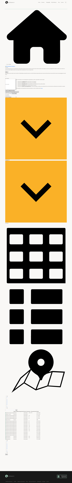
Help (59, 2)
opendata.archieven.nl (9, 481)
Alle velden (7, 78)
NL (65, 2)
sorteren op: (7, 95)
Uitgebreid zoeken (11, 90)
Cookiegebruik (39, 481)
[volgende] (7, 407)
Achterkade (9, 93)
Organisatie (8, 91)
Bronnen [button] (42, 2)
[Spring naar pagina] (16, 410)
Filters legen (14, 93)
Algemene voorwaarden (21, 481)
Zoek (6, 90)
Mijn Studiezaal (53, 2)
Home (39, 2)
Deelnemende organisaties (63, 476)
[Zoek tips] (15, 84)
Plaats (14, 91)
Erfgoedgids (48, 2)
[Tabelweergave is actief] (36, 254)
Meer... (7, 71)
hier (42, 88)
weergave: (7, 223)
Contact (62, 2)
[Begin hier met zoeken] (37, 36)
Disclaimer (43, 481)
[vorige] (7, 396)
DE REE (15, 481)
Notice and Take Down (32, 481)
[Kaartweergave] (36, 371)
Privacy (27, 481)
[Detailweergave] (36, 316)
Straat (17, 91)
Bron (11, 91)
